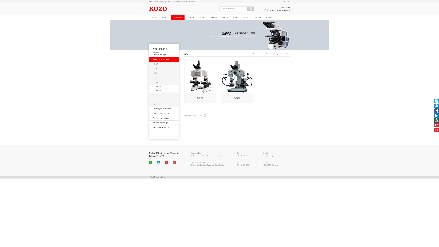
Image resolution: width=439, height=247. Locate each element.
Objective (190, 17)
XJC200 (158, 90)
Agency (225, 17)
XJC (288, 54)
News (246, 17)
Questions (257, 17)
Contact (269, 17)
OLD (281, 2)
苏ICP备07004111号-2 (157, 177)
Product (202, 17)
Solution (236, 17)
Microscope (177, 17)
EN (289, 2)
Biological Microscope (280, 54)
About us (165, 17)
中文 (285, 2)
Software (213, 17)
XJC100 (158, 86)
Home (154, 17)
